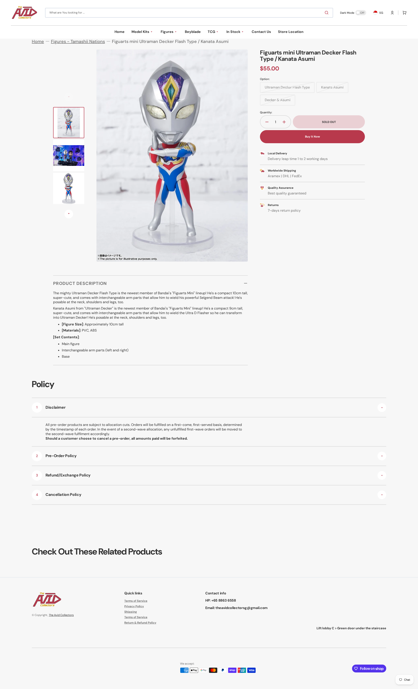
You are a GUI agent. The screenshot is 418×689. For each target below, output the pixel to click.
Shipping (130, 612)
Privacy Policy (134, 606)
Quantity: (266, 112)
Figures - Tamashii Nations (78, 41)
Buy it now (312, 136)
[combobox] (189, 13)
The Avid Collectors (61, 615)
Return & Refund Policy (140, 622)
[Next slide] (68, 214)
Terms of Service (135, 601)
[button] (392, 12)
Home (38, 41)
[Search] (327, 12)
